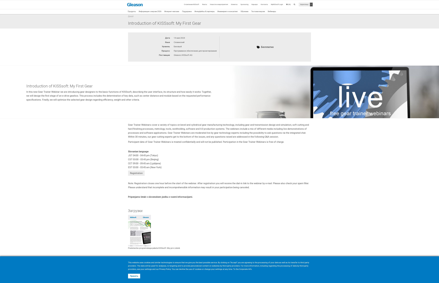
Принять (134, 276)
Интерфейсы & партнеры (204, 11)
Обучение (244, 11)
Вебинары (272, 11)
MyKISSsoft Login (277, 4)
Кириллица (304, 4)
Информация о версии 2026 (150, 11)
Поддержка (187, 11)
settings (218, 269)
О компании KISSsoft (191, 4)
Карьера (255, 4)
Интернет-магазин (171, 11)
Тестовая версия (258, 11)
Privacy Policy (165, 269)
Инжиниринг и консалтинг (227, 11)
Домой (130, 16)
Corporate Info (245, 269)
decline (182, 269)
